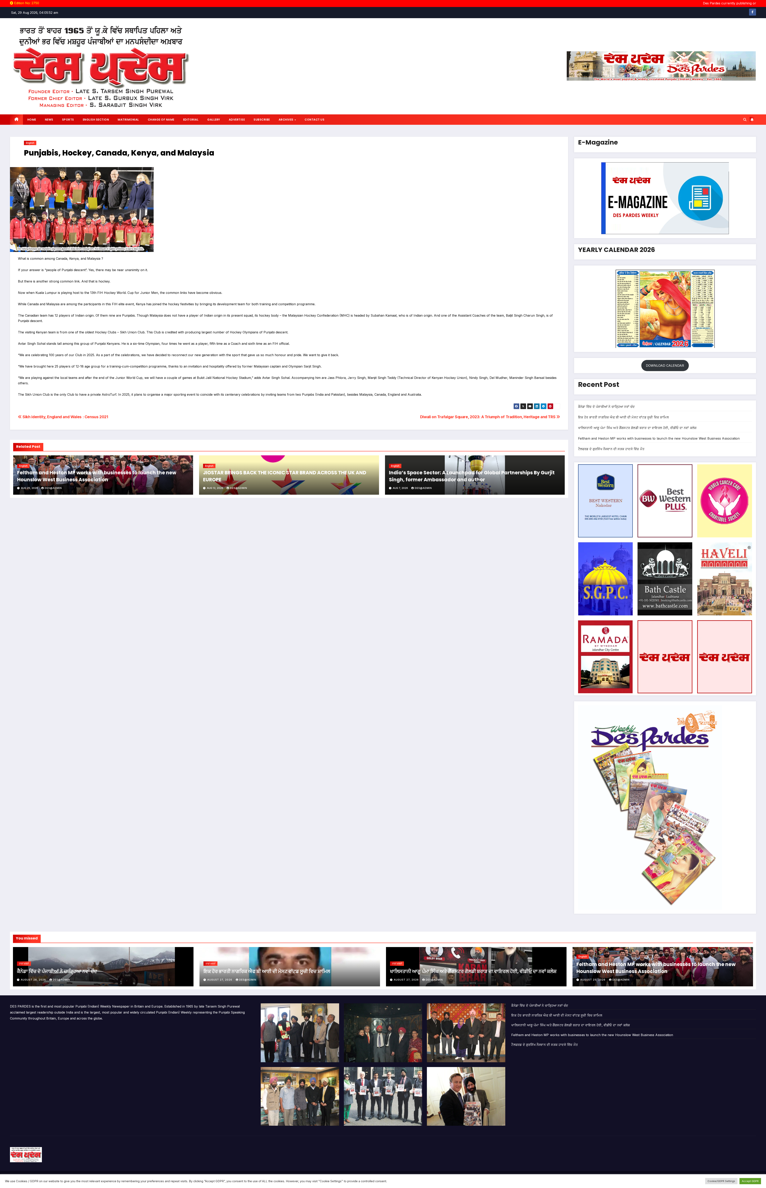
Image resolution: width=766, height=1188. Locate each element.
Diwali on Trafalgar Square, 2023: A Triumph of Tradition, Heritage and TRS (488, 416)
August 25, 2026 (593, 979)
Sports (68, 120)
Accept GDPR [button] (750, 1181)
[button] (744, 120)
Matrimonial (128, 120)
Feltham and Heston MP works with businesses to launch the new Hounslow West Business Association (659, 438)
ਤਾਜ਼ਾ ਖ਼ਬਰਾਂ (24, 963)
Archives (286, 120)
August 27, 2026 (220, 979)
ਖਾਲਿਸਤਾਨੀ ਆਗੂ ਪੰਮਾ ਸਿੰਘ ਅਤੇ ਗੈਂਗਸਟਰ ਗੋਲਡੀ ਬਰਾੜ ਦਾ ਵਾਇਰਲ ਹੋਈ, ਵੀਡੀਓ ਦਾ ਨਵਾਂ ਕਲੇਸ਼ (637, 428)
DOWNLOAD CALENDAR (665, 366)
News (49, 120)
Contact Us (314, 120)
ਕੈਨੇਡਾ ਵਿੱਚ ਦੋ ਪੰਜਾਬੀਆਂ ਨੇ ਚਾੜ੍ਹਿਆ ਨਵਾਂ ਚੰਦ (606, 407)
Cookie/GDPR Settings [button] (721, 1181)
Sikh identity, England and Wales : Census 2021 (65, 416)
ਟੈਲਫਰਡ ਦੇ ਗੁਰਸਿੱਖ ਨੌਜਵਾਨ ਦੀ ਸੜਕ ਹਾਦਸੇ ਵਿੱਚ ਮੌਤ (611, 449)
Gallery (213, 120)
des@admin (53, 487)
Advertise (237, 120)
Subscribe (262, 120)
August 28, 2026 (34, 979)
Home (31, 120)
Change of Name (161, 120)
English (30, 142)
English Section (96, 120)
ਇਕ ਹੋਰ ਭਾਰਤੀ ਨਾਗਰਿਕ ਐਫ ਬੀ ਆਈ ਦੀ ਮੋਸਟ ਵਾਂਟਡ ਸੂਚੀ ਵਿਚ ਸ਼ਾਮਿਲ (623, 417)
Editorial (191, 120)
